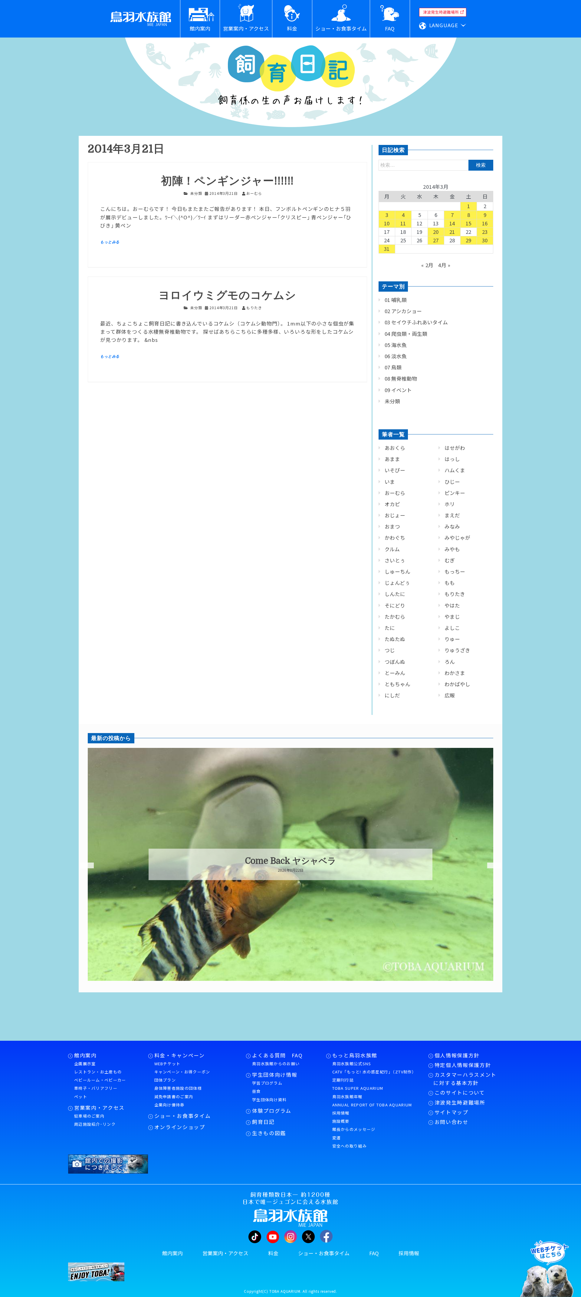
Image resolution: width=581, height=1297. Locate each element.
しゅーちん (397, 571)
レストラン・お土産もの (98, 1072)
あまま (392, 459)
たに (390, 627)
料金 (273, 1253)
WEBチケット (167, 1063)
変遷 (336, 1138)
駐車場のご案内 (89, 1116)
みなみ (452, 526)
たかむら (395, 616)
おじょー (395, 515)
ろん (450, 661)
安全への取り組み (349, 1146)
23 (485, 231)
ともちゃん (397, 684)
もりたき (455, 594)
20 (436, 231)
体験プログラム (271, 1110)
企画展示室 (85, 1063)
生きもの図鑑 (269, 1133)
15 (469, 223)
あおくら (395, 447)
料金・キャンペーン (179, 1055)
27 (436, 240)
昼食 (256, 1091)
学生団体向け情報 (274, 1074)
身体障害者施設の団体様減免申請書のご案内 (178, 1092)
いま (390, 481)
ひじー (452, 481)
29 (469, 240)
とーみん (395, 672)
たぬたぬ (395, 639)
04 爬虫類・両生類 (406, 333)
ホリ (450, 504)
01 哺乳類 (396, 299)
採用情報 (341, 1113)
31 (387, 248)
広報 (450, 695)
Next (490, 866)
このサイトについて (460, 1092)
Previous (83, 866)
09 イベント (398, 390)
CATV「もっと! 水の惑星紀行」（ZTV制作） (374, 1072)
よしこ (452, 627)
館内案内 (85, 1055)
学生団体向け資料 (269, 1099)
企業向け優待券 (169, 1105)
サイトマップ (451, 1112)
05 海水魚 (396, 345)
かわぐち (395, 537)
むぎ (450, 560)
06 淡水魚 (396, 356)
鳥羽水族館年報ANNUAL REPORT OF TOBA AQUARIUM (372, 1101)
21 (452, 231)
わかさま (455, 672)
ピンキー (455, 492)
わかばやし (457, 684)
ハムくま (455, 470)
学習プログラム (267, 1083)
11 (403, 223)
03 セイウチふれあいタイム (416, 322)
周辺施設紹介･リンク (95, 1124)
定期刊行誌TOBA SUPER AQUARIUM (357, 1084)
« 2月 (427, 265)
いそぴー (395, 470)
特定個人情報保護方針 (463, 1065)
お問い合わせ (451, 1121)
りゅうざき (457, 650)
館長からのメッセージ (354, 1129)
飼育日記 (263, 1121)
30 (485, 240)
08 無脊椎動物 (401, 378)
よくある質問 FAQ (277, 1055)
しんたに (395, 594)
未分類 (196, 193)
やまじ (452, 616)
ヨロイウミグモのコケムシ (227, 295)
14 (452, 223)
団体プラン (165, 1080)
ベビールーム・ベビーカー (100, 1080)
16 (485, 223)
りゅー (452, 639)
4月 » (444, 265)
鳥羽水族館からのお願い (276, 1063)
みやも (452, 549)
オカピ (392, 504)
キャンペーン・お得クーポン (182, 1072)
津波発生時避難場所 (460, 1102)
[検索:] (436, 164)
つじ (390, 650)
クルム (392, 549)
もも (450, 582)
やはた (452, 605)
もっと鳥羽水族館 (354, 1055)
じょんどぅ (397, 582)
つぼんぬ (395, 661)
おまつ (392, 526)
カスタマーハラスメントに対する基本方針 (465, 1078)
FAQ (374, 1253)
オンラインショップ (179, 1127)
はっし (452, 459)
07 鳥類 (393, 367)
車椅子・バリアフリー (95, 1088)
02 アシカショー (403, 311)
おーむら (395, 492)
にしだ (392, 695)
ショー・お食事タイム (182, 1115)
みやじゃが (457, 537)
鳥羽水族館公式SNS (351, 1063)
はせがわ (455, 447)
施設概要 (341, 1121)
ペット (80, 1096)
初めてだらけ (290, 861)
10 (387, 223)
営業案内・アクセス (99, 1107)
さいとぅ (395, 560)
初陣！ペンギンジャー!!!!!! (227, 181)
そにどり (395, 605)
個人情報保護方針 (457, 1055)
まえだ (452, 515)
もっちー (455, 571)
